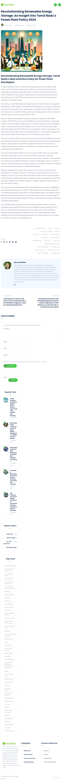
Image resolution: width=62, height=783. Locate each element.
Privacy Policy (47, 758)
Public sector (56, 240)
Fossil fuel (57, 228)
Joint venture (44, 234)
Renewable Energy (19, 25)
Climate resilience (9, 653)
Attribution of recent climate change (9, 622)
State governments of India (53, 250)
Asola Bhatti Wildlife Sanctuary (9, 614)
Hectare (6, 707)
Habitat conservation (9, 698)
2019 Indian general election (9, 574)
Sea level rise (8, 721)
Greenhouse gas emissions (8, 694)
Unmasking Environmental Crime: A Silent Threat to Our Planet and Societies (13, 477)
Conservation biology (9, 659)
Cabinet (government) (40, 228)
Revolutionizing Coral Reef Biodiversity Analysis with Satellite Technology (13, 454)
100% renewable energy (10, 566)
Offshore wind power (54, 234)
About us (46, 750)
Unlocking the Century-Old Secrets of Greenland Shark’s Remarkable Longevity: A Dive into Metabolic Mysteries (14, 302)
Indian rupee (35, 234)
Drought (6, 671)
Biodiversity (9, 534)
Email (5, 348)
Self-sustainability (9, 724)
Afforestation (8, 591)
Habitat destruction (9, 701)
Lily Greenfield (8, 25)
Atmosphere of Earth (9, 618)
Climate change (8, 645)
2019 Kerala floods (9, 578)
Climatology (7, 656)
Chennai (50, 228)
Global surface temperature (8, 689)
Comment (6, 328)
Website (5, 355)
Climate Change (10, 538)
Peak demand (44, 237)
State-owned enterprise (43, 253)
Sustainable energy (55, 253)
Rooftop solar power (39, 250)
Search (5, 377)
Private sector (47, 240)
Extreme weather (8, 682)
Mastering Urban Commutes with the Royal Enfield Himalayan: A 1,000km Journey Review (13, 430)
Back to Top (56, 777)
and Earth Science (9, 604)
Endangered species (9, 679)
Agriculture (7, 598)
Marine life (7, 715)
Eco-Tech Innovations (29, 758)
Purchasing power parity (42, 246)
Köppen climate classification (8, 711)
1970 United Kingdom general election (9, 569)
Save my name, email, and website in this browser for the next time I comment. (26, 361)
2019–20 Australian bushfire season (9, 582)
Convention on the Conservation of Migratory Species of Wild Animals (9, 665)
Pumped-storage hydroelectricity (52, 243)
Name (5, 341)
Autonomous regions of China (10, 627)
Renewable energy (55, 246)
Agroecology (7, 601)
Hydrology (57, 231)
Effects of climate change (9, 675)
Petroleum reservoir (55, 237)
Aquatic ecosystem (9, 607)
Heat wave (7, 704)
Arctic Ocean (8, 610)
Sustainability (8, 727)
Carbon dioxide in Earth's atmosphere (10, 635)
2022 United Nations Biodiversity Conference (10, 587)
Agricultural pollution (9, 594)
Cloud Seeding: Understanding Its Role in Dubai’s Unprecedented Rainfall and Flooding (13, 407)
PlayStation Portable (36, 240)
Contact (46, 754)
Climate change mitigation (8, 649)
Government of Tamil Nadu (46, 231)
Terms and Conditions (50, 762)
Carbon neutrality (8, 639)
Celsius (6, 642)
